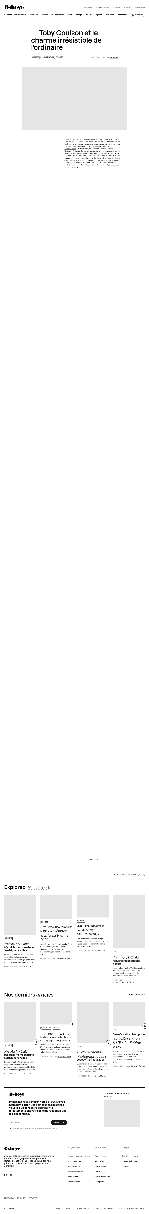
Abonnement (88, 7)
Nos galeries (99, 1161)
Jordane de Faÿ (27, 966)
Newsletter (116, 7)
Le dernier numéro (74, 1161)
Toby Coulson (84, 139)
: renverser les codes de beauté (126, 960)
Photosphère (122, 15)
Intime (69, 15)
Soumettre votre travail (102, 7)
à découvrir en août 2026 (91, 1055)
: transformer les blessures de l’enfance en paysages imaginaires (56, 1037)
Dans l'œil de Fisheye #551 (117, 1094)
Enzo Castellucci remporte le (56, 934)
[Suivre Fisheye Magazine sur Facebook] (5, 1175)
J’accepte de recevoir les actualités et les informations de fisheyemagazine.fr (35, 1128)
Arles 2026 (34, 15)
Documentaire (47, 57)
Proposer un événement (130, 1161)
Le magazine (99, 1182)
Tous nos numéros (74, 1166)
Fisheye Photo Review (75, 1171)
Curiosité (88, 15)
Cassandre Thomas (65, 959)
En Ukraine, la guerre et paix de (90, 930)
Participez (110, 15)
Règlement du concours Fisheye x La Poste (132, 1208)
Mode (59, 57)
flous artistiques (85, 156)
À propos (57, 1208)
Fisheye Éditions (100, 1166)
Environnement (57, 15)
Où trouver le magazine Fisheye (79, 1156)
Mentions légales (109, 1208)
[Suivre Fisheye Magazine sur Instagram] (10, 1175)
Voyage (79, 15)
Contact (67, 1208)
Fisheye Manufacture (102, 1176)
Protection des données (82, 1208)
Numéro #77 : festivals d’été (15, 15)
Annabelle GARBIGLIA (127, 982)
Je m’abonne (59, 1122)
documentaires (70, 149)
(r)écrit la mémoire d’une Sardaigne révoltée (19, 947)
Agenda (99, 15)
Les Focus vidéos (74, 1182)
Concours (125, 1166)
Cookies (96, 1208)
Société (45, 15)
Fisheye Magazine (100, 1076)
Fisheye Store (127, 7)
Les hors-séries (73, 1176)
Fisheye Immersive (101, 1156)
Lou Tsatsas (114, 57)
